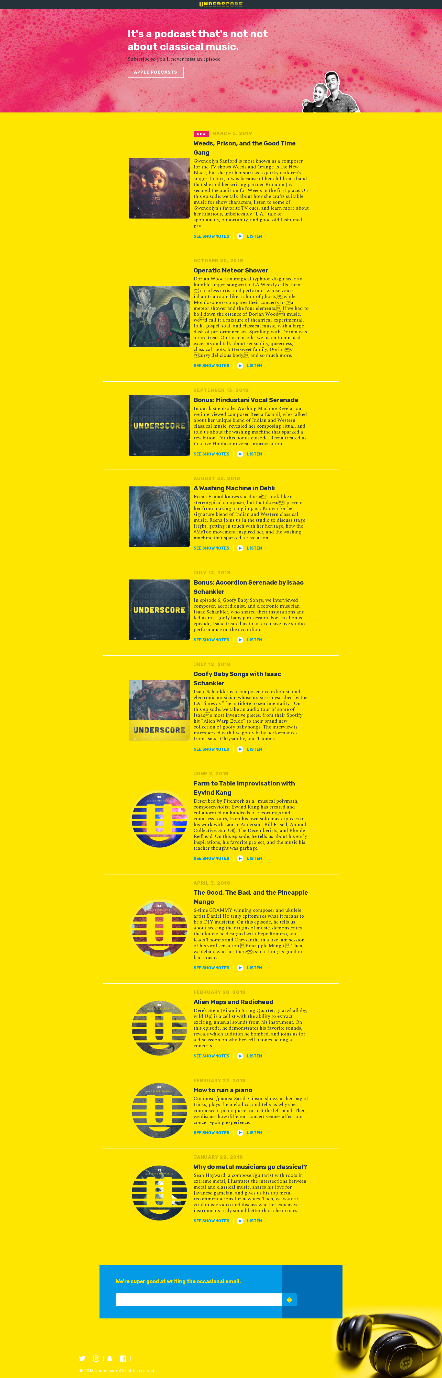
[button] (211, 236)
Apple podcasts (155, 72)
